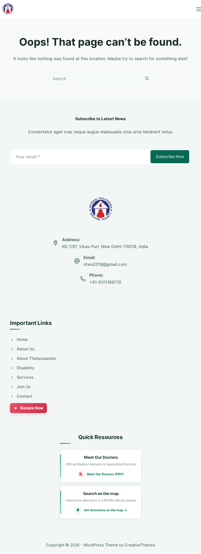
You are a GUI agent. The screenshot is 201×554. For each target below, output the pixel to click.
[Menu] (198, 9)
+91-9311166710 (105, 282)
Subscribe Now (170, 156)
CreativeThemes (140, 544)
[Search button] (147, 78)
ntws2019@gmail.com (105, 264)
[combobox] (95, 78)
